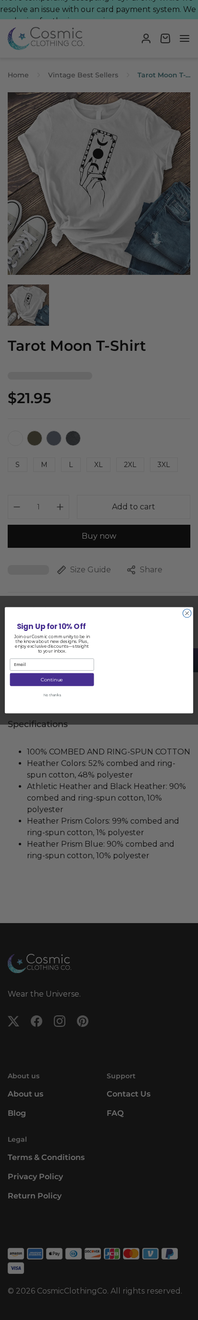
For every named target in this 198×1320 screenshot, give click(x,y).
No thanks (52, 695)
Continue (52, 679)
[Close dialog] (187, 613)
